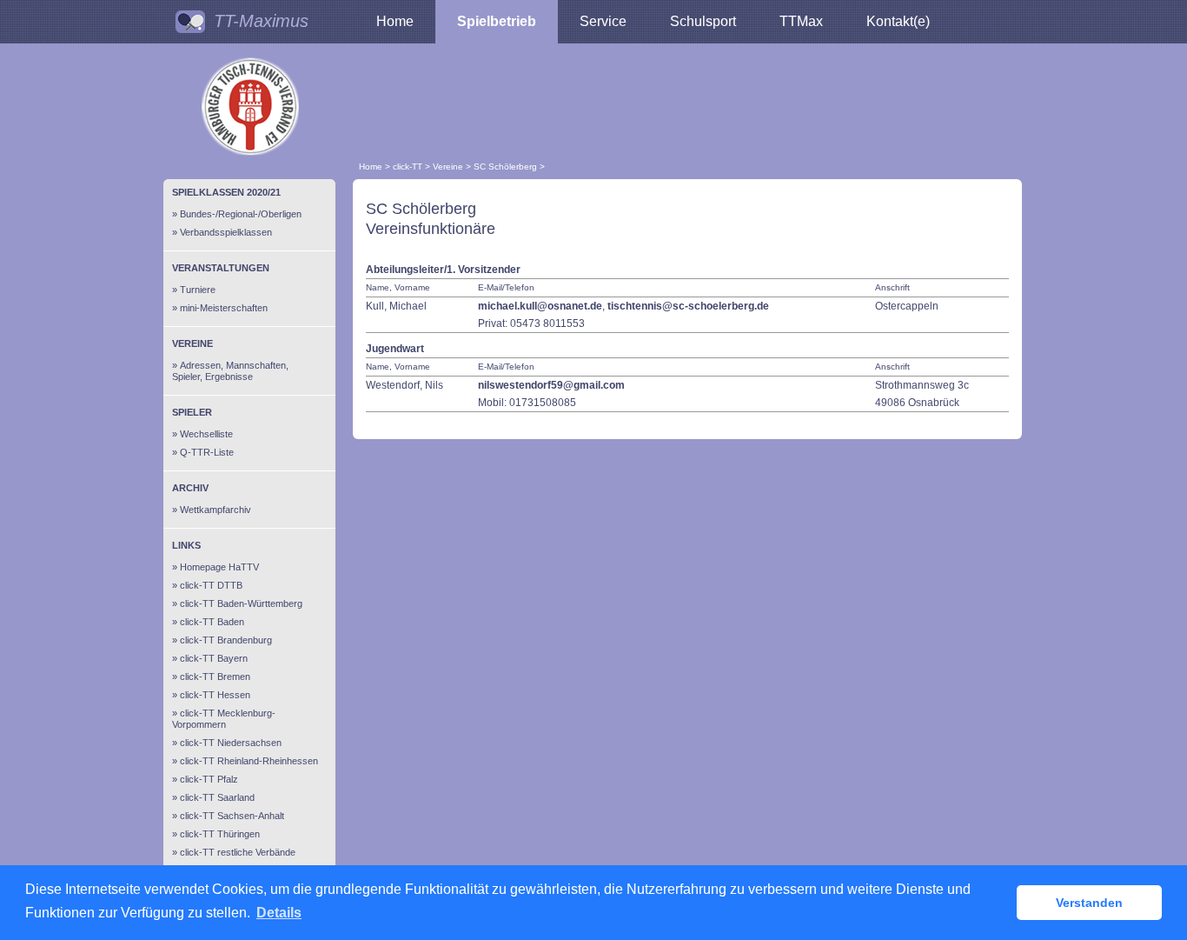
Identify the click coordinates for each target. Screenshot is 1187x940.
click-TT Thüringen (220, 834)
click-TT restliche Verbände (237, 852)
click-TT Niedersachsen (231, 742)
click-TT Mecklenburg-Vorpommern (223, 719)
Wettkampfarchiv (215, 509)
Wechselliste (206, 434)
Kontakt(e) (898, 21)
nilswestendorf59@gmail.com (551, 385)
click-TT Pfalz (209, 779)
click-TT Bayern (214, 658)
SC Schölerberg (505, 166)
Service (603, 21)
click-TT (407, 166)
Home (395, 21)
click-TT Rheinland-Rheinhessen (249, 761)
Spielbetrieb (496, 21)
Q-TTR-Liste (207, 452)
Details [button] (279, 912)
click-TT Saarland (217, 797)
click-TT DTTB (211, 585)
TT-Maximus (261, 20)
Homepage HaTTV (219, 567)
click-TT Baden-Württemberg (241, 603)
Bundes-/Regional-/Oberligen (241, 214)
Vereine (448, 166)
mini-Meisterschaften (224, 308)
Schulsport (703, 21)
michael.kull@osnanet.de (540, 306)
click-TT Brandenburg (226, 640)
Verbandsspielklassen (226, 232)
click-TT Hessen (215, 695)
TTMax (801, 21)
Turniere (198, 289)
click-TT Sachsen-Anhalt (232, 815)
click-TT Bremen (215, 676)
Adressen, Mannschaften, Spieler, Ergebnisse (230, 371)
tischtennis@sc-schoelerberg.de (688, 306)
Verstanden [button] (1089, 903)
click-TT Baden (212, 622)
